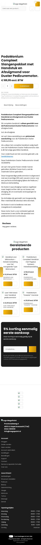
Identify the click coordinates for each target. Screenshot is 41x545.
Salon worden (6, 447)
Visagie (3, 490)
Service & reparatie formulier (11, 464)
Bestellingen (5, 456)
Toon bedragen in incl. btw (23, 536)
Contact (4, 461)
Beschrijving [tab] (8, 105)
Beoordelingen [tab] (21, 105)
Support (4, 459)
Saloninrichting (6, 487)
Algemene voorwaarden (20, 540)
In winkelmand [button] (7, 284)
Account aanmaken (8, 450)
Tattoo (3, 496)
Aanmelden (33, 349)
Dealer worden (6, 444)
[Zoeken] (23, 8)
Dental (3, 502)
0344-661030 (9, 429)
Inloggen (4, 442)
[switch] (11, 536)
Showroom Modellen (8, 479)
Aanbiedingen (6, 476)
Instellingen (5, 453)
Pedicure (4, 482)
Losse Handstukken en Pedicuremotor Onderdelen (23, 94)
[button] (3, 4)
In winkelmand (24, 86)
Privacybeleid (21, 542)
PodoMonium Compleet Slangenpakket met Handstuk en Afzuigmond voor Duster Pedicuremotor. (20, 97)
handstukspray (7, 156)
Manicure (4, 493)
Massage (4, 499)
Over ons (4, 467)
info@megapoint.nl (12, 431)
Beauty (3, 485)
